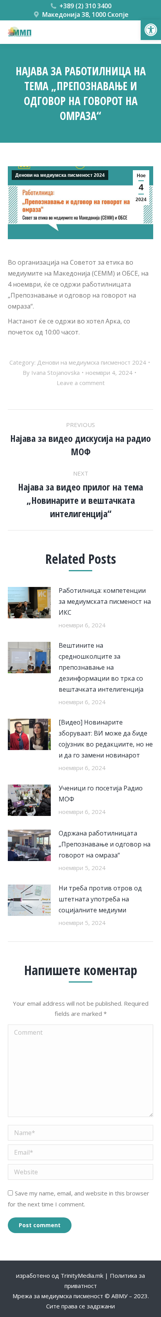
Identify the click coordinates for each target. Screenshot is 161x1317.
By (51, 372)
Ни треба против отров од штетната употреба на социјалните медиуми (100, 899)
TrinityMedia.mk (82, 1275)
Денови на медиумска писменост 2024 (60, 175)
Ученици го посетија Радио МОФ (101, 793)
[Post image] (29, 602)
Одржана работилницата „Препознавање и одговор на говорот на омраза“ (104, 844)
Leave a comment (81, 383)
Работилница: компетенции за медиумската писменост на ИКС (105, 601)
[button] (151, 30)
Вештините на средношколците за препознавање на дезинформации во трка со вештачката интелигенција (101, 667)
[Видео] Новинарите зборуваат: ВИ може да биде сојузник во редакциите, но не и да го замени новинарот (106, 738)
